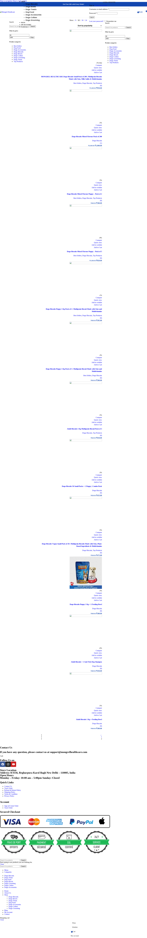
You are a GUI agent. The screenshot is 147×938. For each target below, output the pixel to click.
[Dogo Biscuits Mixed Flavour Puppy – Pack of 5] (86, 206)
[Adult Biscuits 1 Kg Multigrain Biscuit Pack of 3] (86, 383)
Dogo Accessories (33, 15)
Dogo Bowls (31, 6)
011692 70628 (8, 756)
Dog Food (30, 12)
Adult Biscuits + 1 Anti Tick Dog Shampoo (86, 662)
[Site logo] (7, 12)
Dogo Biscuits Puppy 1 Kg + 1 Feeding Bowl (86, 604)
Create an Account (100, 5)
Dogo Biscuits (32, 4)
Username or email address (99, 9)
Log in (92, 17)
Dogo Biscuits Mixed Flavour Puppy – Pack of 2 (84, 194)
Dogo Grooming (33, 20)
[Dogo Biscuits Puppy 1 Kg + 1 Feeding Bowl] (86, 588)
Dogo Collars (31, 17)
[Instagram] (8, 764)
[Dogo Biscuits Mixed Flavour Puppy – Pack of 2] (86, 148)
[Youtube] (13, 764)
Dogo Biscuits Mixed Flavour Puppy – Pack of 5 (84, 251)
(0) (101, 85)
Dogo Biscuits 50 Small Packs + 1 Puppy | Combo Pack (82, 486)
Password (93, 13)
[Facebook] (2, 764)
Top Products (97, 83)
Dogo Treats (31, 9)
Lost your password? (96, 21)
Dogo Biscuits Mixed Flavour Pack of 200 (87, 136)
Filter (32, 37)
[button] (98, 72)
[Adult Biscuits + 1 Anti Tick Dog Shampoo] (86, 616)
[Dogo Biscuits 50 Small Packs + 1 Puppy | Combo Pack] (86, 441)
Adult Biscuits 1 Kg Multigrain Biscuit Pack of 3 (84, 429)
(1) (101, 143)
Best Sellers (77, 83)
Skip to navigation (6, 1)
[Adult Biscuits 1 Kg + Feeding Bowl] (86, 674)
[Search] (131, 12)
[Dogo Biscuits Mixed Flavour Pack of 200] (86, 91)
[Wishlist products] (135, 12)
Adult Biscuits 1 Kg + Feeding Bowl (89, 719)
